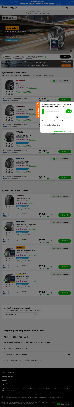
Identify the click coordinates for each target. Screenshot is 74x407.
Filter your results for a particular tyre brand (56, 121)
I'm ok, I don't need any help (63, 131)
